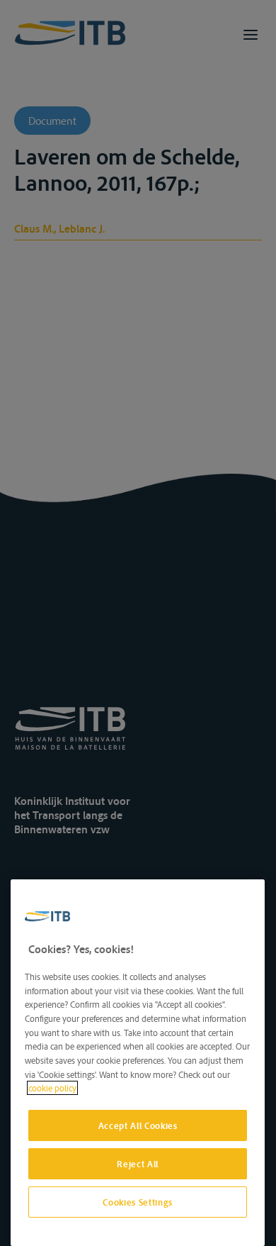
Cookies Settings (138, 1202)
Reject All (138, 1163)
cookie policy (52, 1088)
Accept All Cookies (138, 1125)
